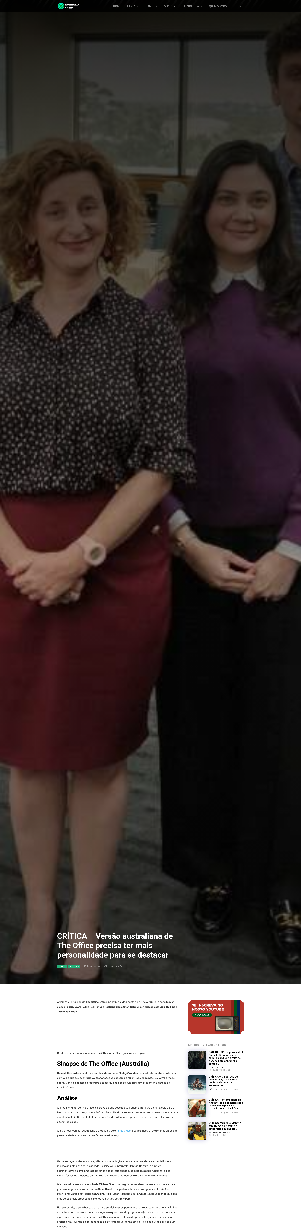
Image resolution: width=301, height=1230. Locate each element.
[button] (240, 6)
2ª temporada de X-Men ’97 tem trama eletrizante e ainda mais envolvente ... (225, 1126)
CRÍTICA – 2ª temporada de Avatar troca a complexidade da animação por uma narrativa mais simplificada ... (226, 1104)
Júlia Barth (120, 966)
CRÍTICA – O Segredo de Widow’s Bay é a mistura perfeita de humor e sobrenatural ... (223, 1081)
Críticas (74, 966)
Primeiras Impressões (219, 1133)
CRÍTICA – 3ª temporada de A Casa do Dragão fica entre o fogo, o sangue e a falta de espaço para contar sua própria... (226, 1058)
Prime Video (123, 1130)
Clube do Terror (217, 1068)
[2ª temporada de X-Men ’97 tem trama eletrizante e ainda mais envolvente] (197, 1131)
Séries (62, 966)
